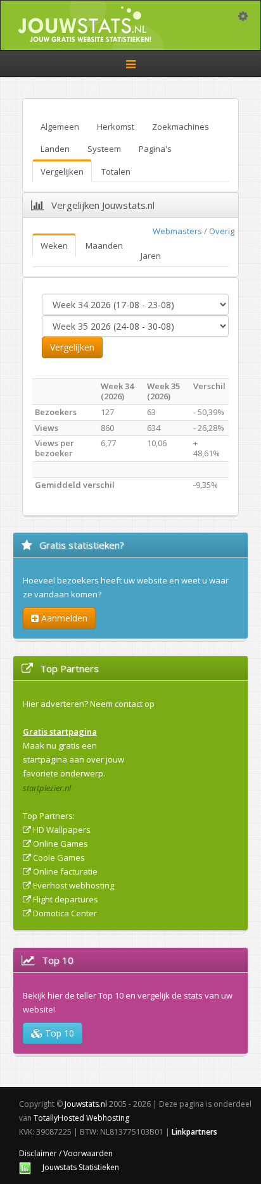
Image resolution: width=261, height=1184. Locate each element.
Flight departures (65, 899)
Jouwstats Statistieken (80, 1167)
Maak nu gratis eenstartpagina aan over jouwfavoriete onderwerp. (73, 759)
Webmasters (177, 231)
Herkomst (115, 126)
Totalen (115, 171)
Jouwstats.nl (86, 1104)
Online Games (60, 843)
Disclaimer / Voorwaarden (66, 1153)
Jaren (151, 255)
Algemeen (60, 126)
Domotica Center (65, 913)
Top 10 (58, 1033)
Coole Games (59, 857)
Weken (54, 245)
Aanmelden (63, 618)
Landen (55, 148)
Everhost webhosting (73, 885)
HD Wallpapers (62, 829)
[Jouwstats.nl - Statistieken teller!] (25, 1167)
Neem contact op (122, 703)
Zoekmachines (180, 126)
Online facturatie (65, 871)
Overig (221, 231)
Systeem (104, 148)
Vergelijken (62, 171)
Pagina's (155, 148)
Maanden (104, 245)
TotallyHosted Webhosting (81, 1117)
